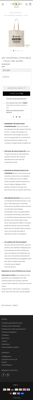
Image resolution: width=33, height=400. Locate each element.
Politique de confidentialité (11, 326)
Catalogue (5, 335)
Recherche (5, 338)
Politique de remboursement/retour (14, 329)
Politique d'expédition (9, 332)
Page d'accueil (15, 12)
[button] (13, 50)
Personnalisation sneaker (10, 347)
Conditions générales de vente (12, 323)
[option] (16, 33)
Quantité (6, 77)
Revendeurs (6, 344)
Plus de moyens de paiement (16, 98)
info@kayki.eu (6, 356)
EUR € (15, 385)
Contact (4, 341)
